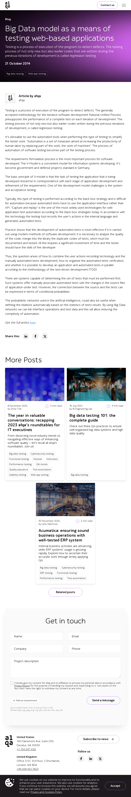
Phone (76, 648)
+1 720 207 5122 (26, 749)
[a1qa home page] (7, 5)
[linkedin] (90, 758)
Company (20, 648)
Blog (8, 19)
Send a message (103, 700)
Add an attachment (26, 700)
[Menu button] (123, 5)
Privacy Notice (22, 685)
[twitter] (100, 758)
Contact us (107, 5)
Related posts (65, 592)
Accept (115, 786)
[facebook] (81, 758)
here (32, 322)
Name (18, 636)
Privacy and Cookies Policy (46, 792)
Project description (26, 661)
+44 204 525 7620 (27, 769)
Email (75, 636)
